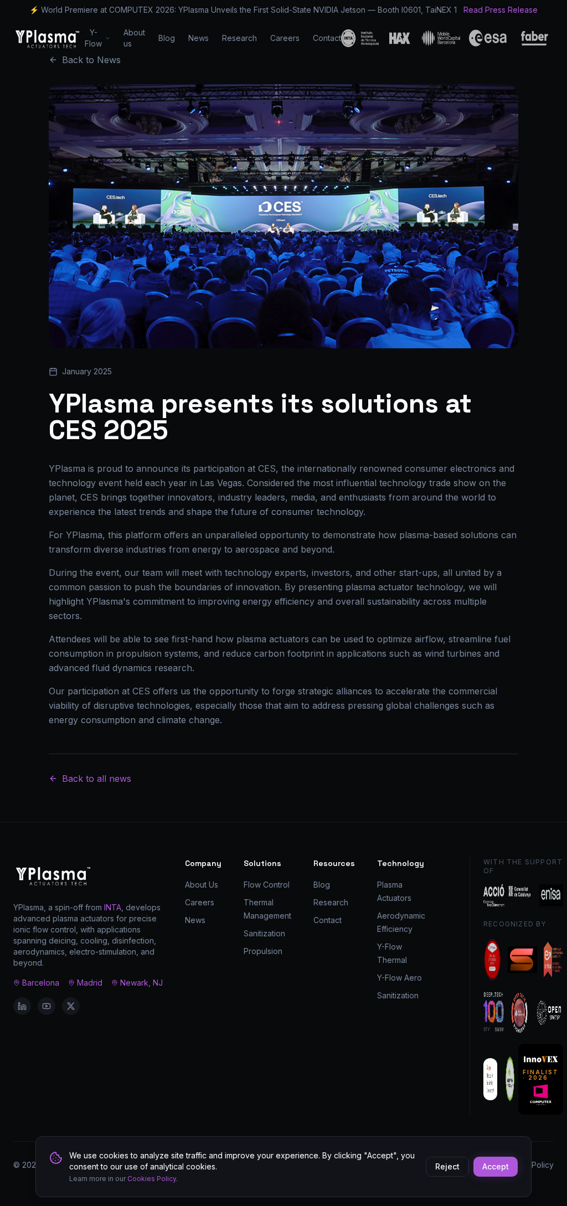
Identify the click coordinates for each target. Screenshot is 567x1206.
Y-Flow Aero (399, 977)
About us (134, 38)
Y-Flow (93, 38)
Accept (495, 1166)
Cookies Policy (151, 1178)
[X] (71, 1006)
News (198, 38)
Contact (327, 38)
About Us (201, 884)
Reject (447, 1166)
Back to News (91, 59)
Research (239, 38)
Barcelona (40, 982)
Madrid (89, 982)
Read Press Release (500, 9)
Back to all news (96, 778)
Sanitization (264, 933)
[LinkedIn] (22, 1006)
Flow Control (267, 884)
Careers (285, 38)
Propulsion (263, 951)
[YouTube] (46, 1006)
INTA (112, 907)
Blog (166, 38)
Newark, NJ (141, 982)
